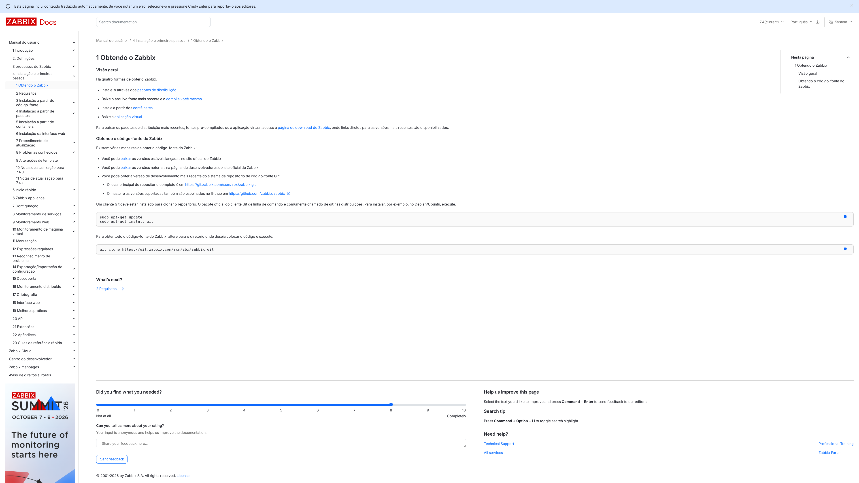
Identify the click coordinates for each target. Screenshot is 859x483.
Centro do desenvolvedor (30, 359)
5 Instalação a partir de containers (35, 124)
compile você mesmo (184, 99)
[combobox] (154, 22)
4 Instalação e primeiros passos (32, 75)
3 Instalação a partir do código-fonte (35, 102)
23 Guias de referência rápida (37, 343)
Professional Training (836, 443)
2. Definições (23, 58)
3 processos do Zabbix (32, 66)
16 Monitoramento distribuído (37, 286)
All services (493, 452)
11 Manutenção (25, 241)
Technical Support (499, 443)
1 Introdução (23, 50)
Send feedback (112, 459)
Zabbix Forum (830, 452)
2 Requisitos (26, 93)
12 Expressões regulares (33, 249)
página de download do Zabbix (304, 127)
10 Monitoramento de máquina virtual (38, 231)
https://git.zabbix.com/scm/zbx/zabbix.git (220, 184)
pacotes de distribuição (156, 90)
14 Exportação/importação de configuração (37, 269)
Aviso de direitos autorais (30, 375)
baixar (126, 158)
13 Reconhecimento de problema (31, 258)
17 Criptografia (25, 294)
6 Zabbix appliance (29, 198)
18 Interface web (26, 302)
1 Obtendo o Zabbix (32, 85)
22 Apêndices (24, 335)
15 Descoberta (24, 278)
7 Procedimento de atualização (32, 142)
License (183, 475)
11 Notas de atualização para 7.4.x (39, 180)
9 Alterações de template (37, 160)
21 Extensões (23, 326)
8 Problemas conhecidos (36, 152)
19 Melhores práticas (30, 310)
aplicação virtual (128, 116)
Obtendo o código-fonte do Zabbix (821, 84)
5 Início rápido (24, 190)
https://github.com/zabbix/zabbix (257, 193)
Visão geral (807, 73)
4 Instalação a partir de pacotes (35, 113)
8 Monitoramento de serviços (37, 214)
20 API (18, 318)
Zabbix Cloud (20, 351)
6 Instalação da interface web (40, 133)
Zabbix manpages (24, 367)
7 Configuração (25, 206)
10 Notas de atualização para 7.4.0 (40, 169)
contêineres (143, 108)
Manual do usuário (24, 42)
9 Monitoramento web (31, 222)
